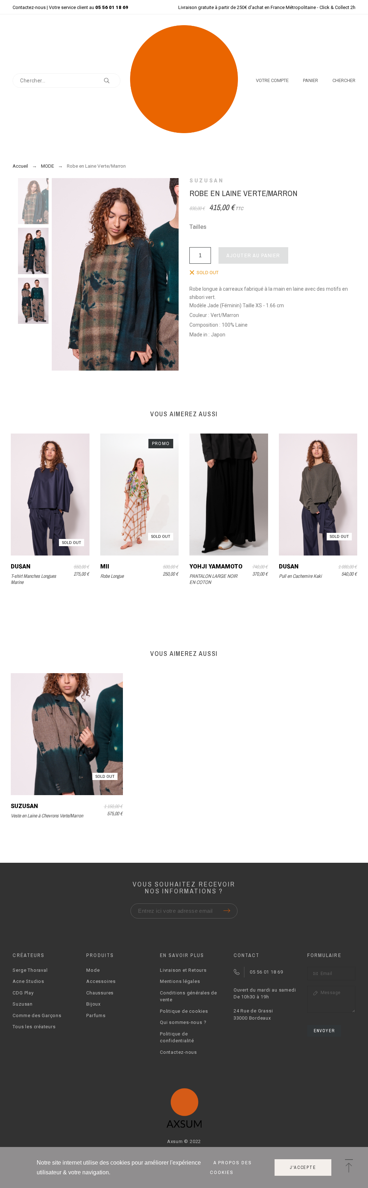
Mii (104, 566)
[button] (349, 1166)
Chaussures (100, 993)
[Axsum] (184, 80)
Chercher (111, 80)
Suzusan (206, 180)
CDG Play (23, 993)
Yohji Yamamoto (216, 566)
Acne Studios (28, 981)
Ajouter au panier (253, 255)
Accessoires (101, 981)
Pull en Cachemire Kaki (300, 576)
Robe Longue (112, 576)
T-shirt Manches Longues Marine (33, 579)
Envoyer (324, 1031)
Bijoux (93, 1004)
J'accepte (303, 1167)
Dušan (21, 566)
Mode (93, 970)
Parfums (95, 1015)
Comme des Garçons (37, 1015)
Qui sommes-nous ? (183, 1022)
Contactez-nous (29, 7)
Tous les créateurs (34, 1026)
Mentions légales (180, 981)
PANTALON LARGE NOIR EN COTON (213, 579)
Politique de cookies (184, 1011)
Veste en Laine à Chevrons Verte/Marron (47, 815)
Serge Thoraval (30, 970)
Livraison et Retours (183, 970)
